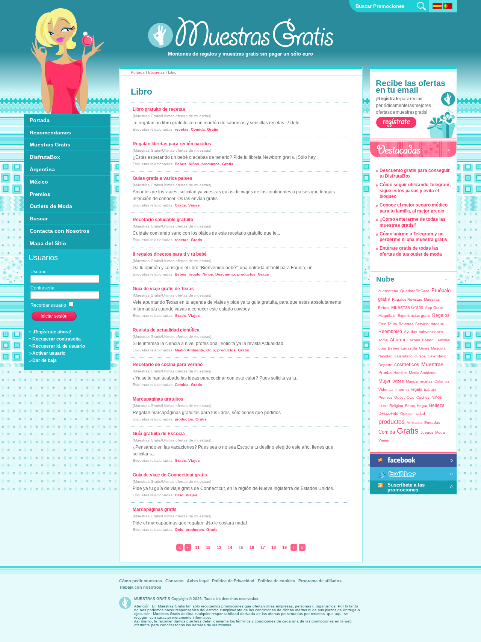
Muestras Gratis (407, 307)
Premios (385, 397)
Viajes (194, 205)
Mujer (384, 381)
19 (284, 547)
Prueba (385, 372)
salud (420, 413)
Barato (428, 340)
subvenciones (431, 332)
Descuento (225, 274)
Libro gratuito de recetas (159, 109)
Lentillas (443, 340)
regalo (194, 274)
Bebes (180, 164)
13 (219, 547)
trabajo (430, 389)
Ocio (210, 350)
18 (273, 547)
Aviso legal (198, 581)
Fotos (410, 406)
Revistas (406, 324)
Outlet (399, 397)
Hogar (422, 406)
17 (262, 547)
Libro (382, 405)
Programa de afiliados (320, 581)
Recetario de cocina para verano (168, 364)
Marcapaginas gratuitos (158, 399)
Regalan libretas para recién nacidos (172, 143)
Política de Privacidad (233, 581)
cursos (420, 356)
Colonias (441, 381)
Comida (198, 129)
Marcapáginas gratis (155, 509)
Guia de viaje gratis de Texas (163, 288)
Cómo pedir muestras (140, 581)
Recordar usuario (48, 305)
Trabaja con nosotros (140, 587)
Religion (396, 406)
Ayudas (410, 332)
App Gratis (434, 308)
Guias (424, 348)
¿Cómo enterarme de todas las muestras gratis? (413, 222)
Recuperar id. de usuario (58, 346)
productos (210, 164)
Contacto (174, 581)
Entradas (432, 422)
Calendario (437, 356)
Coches (423, 397)
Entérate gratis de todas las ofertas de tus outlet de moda (411, 251)
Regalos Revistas (407, 299)
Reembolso (390, 331)
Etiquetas (156, 72)
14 (230, 547)
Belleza (437, 405)
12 (208, 547)
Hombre (400, 373)
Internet (402, 389)
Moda (440, 432)
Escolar (413, 340)
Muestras (432, 364)
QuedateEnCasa (415, 291)
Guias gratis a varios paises (162, 178)
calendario (404, 356)
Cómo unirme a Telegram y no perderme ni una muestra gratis (413, 237)
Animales (414, 422)
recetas (182, 129)
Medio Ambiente (189, 350)
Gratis (212, 129)
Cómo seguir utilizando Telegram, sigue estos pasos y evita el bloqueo (415, 190)
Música (412, 381)
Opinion (407, 413)
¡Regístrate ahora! (51, 332)
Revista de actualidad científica (166, 330)
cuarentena (388, 291)
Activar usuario (48, 353)
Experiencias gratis (414, 315)
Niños (194, 164)
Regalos (440, 315)
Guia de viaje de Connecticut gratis (170, 475)
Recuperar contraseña (56, 339)
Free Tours (387, 324)
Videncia (385, 389)
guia (382, 348)
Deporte (385, 365)
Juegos (426, 432)
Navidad (385, 356)
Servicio (422, 324)
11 (197, 547)
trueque (437, 324)
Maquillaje (387, 315)
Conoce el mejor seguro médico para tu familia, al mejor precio (414, 208)
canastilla (409, 348)
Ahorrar (397, 339)
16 (252, 547)
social (383, 340)
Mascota (438, 348)
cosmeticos (406, 364)
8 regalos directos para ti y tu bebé (170, 254)
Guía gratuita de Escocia (159, 433)
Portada (138, 72)
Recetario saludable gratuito (163, 219)
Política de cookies (276, 581)
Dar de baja (44, 360)
